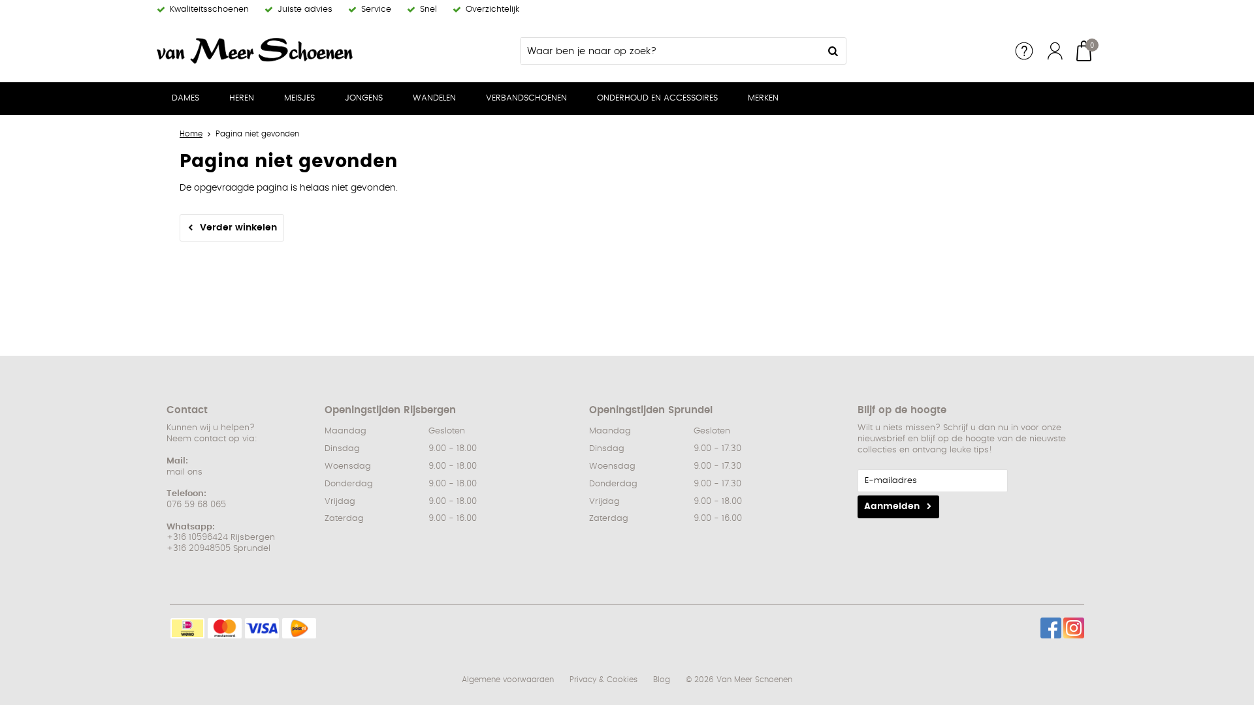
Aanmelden (892, 506)
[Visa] (262, 628)
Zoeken (833, 51)
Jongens (364, 98)
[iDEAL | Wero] (187, 628)
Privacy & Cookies (603, 679)
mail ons (184, 472)
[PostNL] (299, 628)
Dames (185, 98)
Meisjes (299, 98)
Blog (661, 679)
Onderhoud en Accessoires (657, 98)
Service (1024, 50)
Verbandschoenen (526, 98)
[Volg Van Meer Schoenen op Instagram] (1073, 628)
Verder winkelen (238, 227)
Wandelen (434, 98)
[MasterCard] (224, 628)
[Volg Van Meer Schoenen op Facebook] (1050, 628)
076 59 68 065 (196, 505)
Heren (241, 98)
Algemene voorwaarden (508, 679)
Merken (763, 98)
